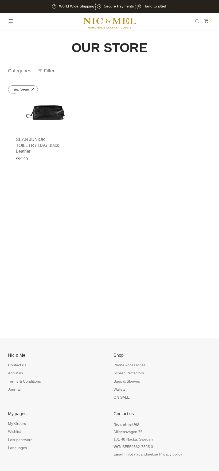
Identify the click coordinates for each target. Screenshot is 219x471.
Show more (45, 159)
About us (15, 373)
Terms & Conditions (24, 381)
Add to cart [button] (23, 159)
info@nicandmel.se (142, 454)
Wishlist (14, 431)
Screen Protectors (129, 373)
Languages (17, 448)
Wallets (120, 389)
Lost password (20, 440)
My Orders (17, 423)
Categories (19, 70)
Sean (20, 89)
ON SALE (122, 397)
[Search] (199, 21)
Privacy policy (170, 454)
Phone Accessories (130, 365)
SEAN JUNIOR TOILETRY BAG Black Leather (37, 145)
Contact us (17, 365)
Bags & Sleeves (127, 381)
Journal (14, 389)
